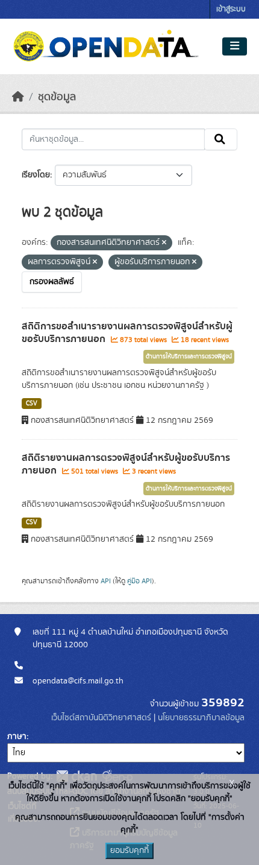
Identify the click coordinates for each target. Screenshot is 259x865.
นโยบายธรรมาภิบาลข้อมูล (201, 718)
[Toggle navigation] (234, 46)
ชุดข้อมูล (57, 97)
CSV (31, 403)
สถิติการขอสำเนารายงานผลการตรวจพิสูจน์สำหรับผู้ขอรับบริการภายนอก (127, 332)
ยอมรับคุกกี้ (129, 850)
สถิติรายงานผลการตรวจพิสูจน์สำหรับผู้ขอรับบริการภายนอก (126, 464)
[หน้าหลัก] (18, 97)
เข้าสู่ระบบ (231, 9)
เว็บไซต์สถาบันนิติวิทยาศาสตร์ (101, 718)
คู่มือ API (139, 580)
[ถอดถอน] (164, 243)
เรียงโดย (36, 175)
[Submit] (220, 139)
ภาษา (17, 736)
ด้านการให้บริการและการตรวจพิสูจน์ (189, 356)
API (106, 580)
